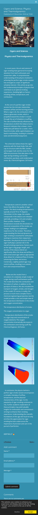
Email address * (9, 461)
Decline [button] (17, 512)
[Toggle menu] (36, 2)
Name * (6, 451)
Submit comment (11, 486)
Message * (7, 470)
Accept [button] (30, 512)
